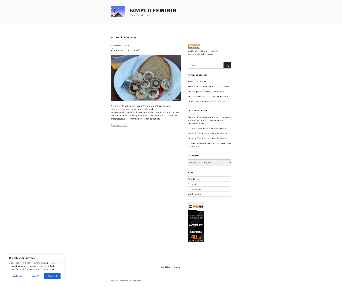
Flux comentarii (194, 189)
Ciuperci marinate (124, 49)
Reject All (35, 276)
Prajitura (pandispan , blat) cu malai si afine (206, 91)
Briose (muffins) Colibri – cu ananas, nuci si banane (209, 86)
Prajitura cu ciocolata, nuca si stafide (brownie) (208, 96)
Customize (17, 276)
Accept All (52, 276)
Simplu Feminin (153, 10)
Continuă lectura (119, 125)
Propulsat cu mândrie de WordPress (125, 281)
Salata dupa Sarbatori (197, 81)
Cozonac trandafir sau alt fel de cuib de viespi (207, 101)
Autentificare (193, 179)
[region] (34, 268)
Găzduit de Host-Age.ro (171, 267)
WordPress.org (194, 194)
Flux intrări (192, 184)
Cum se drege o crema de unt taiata (211, 128)
